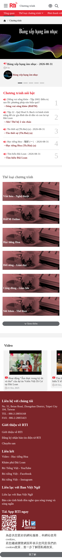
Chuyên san (8, 443)
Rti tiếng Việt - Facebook (16, 473)
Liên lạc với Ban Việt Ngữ (21, 487)
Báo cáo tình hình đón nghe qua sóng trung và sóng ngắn (28, 502)
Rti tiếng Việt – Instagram (17, 479)
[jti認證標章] (28, 525)
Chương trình (15, 20)
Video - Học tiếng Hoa (15, 456)
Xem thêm (32, 323)
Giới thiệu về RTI (15, 425)
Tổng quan (9, 13)
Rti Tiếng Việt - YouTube (16, 468)
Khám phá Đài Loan (13, 462)
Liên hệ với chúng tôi (17, 401)
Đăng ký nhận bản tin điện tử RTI (21, 437)
